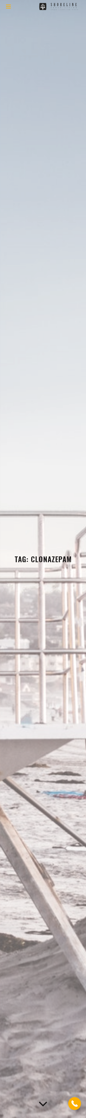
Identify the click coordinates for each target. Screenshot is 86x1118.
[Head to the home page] (60, 6)
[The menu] (8, 6)
